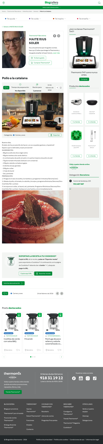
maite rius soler (27, 11)
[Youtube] (81, 378)
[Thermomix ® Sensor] (92, 135)
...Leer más (56, 53)
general (35, 11)
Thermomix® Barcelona (14, 11)
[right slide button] (61, 357)
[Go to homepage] (51, 3)
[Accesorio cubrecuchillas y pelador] (76, 101)
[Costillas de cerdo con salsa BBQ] (12, 323)
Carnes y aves (9, 333)
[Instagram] (87, 378)
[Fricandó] (33, 323)
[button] (99, 3)
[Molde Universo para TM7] (76, 135)
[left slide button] (4, 357)
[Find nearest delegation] (3, 3)
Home (4, 11)
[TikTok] (94, 378)
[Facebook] (74, 378)
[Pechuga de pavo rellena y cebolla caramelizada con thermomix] (53, 323)
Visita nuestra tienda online (51, 7)
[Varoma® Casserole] (92, 101)
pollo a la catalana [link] (45, 11)
